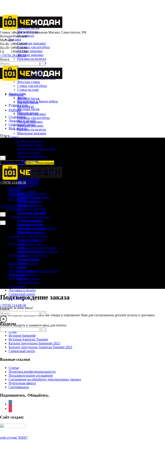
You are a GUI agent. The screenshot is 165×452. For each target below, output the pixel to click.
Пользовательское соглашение (31, 375)
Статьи (14, 368)
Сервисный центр (22, 351)
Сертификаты (19, 387)
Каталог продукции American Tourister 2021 (40, 347)
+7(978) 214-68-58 (13, 55)
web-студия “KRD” (14, 437)
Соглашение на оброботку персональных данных (45, 379)
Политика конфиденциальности (32, 371)
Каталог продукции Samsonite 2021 (34, 343)
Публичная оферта (22, 383)
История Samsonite (22, 335)
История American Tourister (28, 339)
